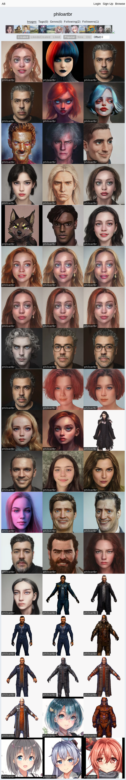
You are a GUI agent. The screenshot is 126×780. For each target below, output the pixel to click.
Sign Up (108, 3)
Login (97, 3)
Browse (120, 3)
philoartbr (8, 80)
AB (3, 3)
